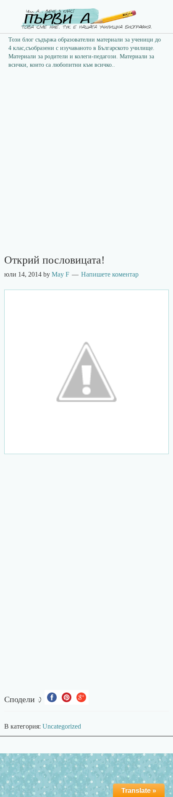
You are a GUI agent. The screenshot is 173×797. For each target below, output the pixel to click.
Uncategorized (61, 726)
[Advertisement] (86, 164)
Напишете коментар (110, 274)
